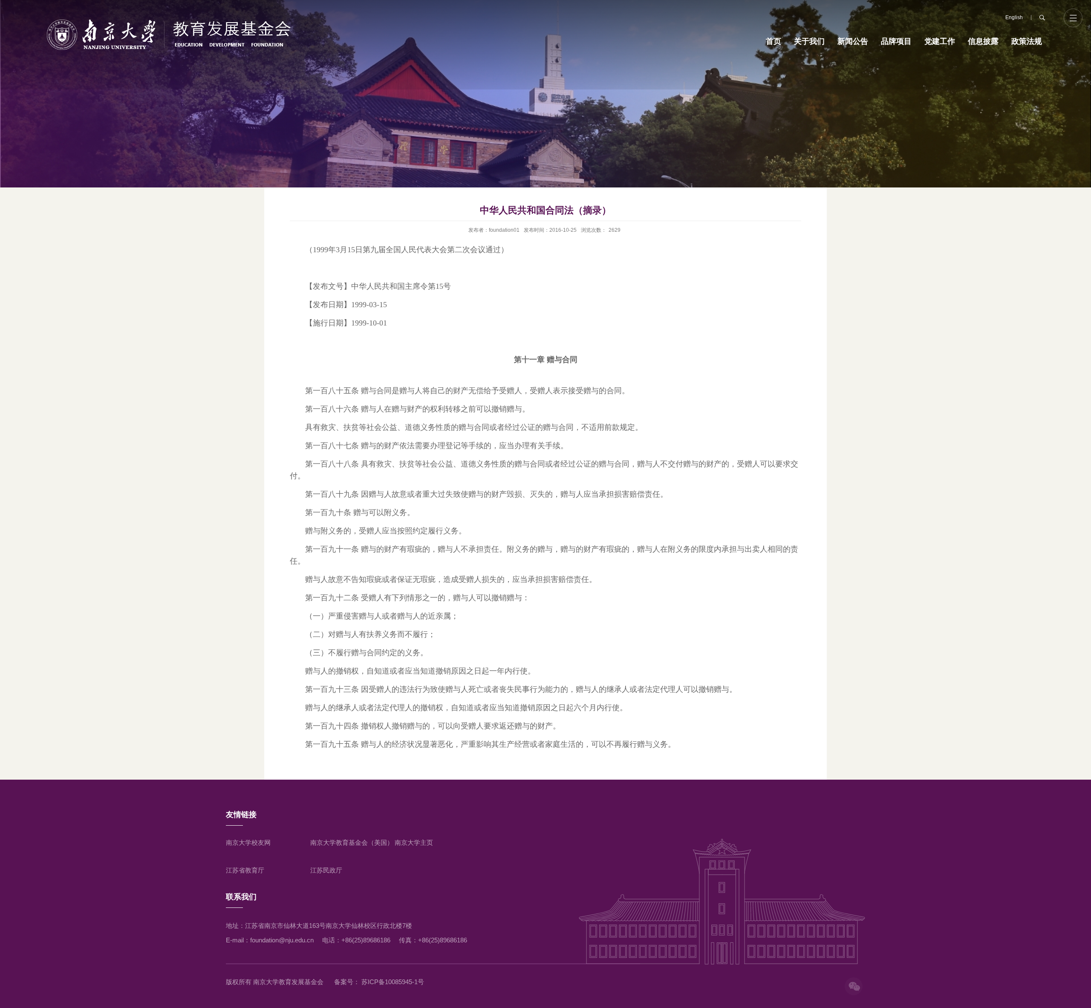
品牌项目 (896, 41)
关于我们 (809, 41)
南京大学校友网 (248, 842)
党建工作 (939, 41)
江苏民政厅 (326, 870)
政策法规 (1026, 41)
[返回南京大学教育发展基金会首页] (169, 34)
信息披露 (983, 41)
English (1014, 17)
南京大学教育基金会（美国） (351, 842)
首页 (773, 41)
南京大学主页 (414, 842)
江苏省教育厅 (245, 870)
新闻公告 (852, 41)
